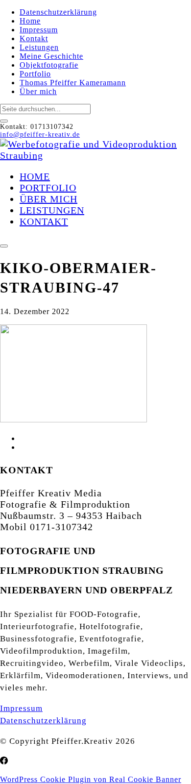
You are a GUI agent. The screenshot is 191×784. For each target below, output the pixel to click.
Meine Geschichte (51, 56)
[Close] (4, 121)
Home (30, 21)
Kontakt (34, 38)
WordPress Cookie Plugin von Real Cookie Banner (90, 779)
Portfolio (35, 74)
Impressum (39, 29)
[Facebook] (4, 761)
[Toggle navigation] (4, 246)
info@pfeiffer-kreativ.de (40, 134)
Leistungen (39, 47)
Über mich (38, 91)
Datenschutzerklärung (58, 12)
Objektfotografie (49, 65)
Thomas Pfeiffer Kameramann (73, 82)
